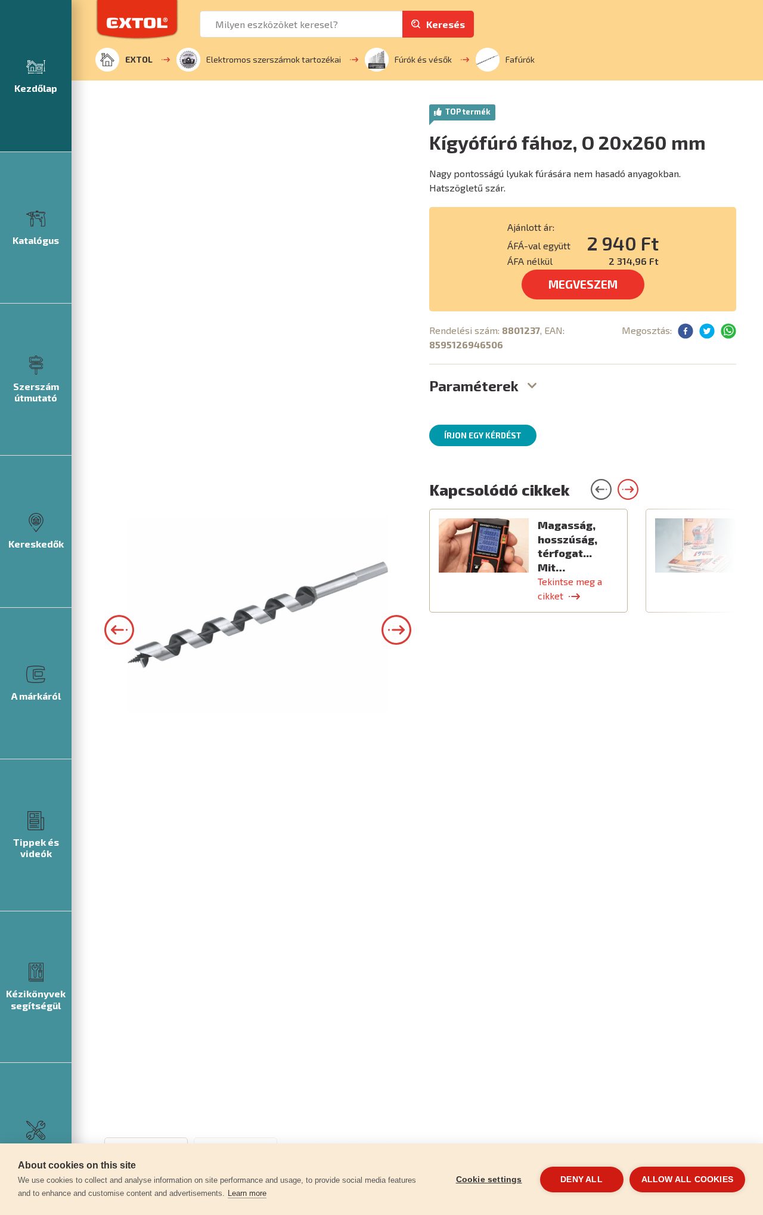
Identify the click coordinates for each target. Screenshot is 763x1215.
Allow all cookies (687, 1179)
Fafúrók (520, 59)
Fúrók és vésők (423, 59)
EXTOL (139, 59)
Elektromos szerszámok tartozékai (273, 59)
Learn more (247, 1193)
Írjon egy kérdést (483, 435)
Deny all (581, 1179)
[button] (119, 630)
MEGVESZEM (583, 284)
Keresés (445, 24)
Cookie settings (489, 1179)
